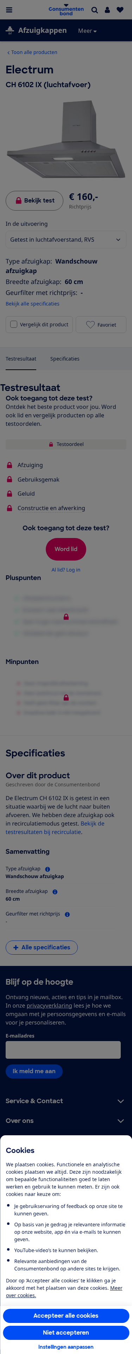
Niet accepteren (66, 1332)
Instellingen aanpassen (66, 1347)
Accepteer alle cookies (66, 1315)
